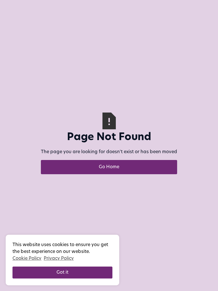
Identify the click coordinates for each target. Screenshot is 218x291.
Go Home (109, 167)
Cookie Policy (26, 258)
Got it (62, 272)
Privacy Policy (59, 258)
